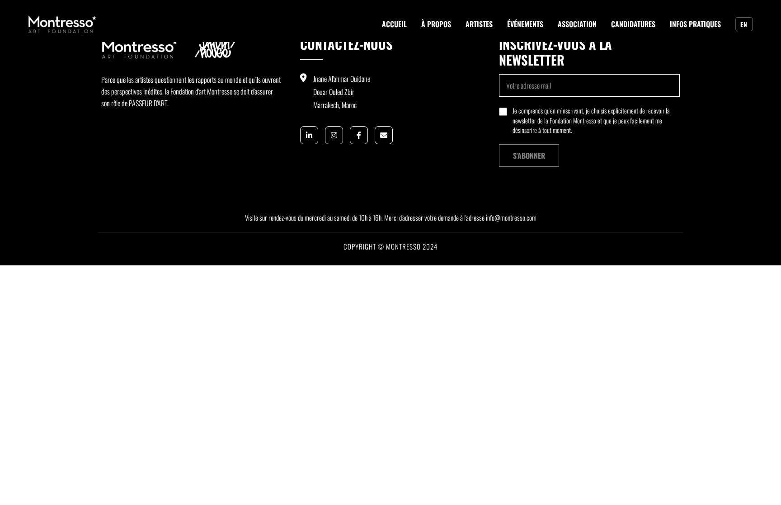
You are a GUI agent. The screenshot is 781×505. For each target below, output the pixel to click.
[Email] (384, 135)
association (577, 24)
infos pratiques (695, 24)
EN (743, 24)
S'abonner (529, 155)
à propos (436, 24)
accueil (394, 24)
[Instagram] (334, 135)
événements (525, 24)
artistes (479, 24)
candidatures (633, 24)
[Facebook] (359, 135)
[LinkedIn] (309, 135)
